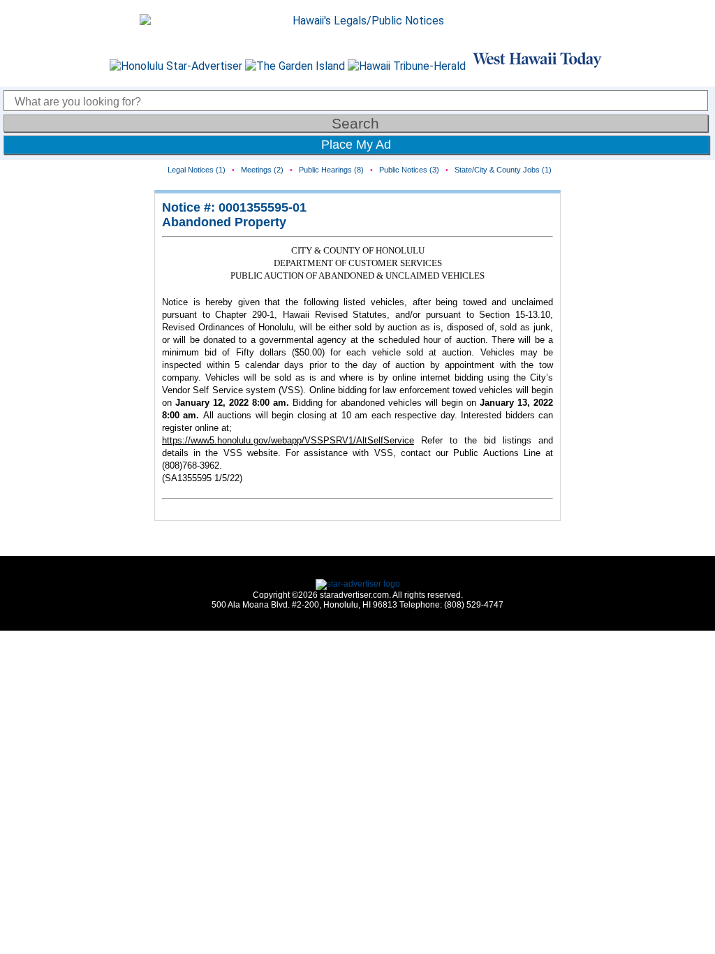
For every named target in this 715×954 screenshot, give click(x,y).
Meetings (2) (262, 170)
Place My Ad (356, 145)
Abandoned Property (224, 222)
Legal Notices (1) (197, 170)
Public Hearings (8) (331, 170)
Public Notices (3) (409, 170)
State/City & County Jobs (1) (503, 170)
